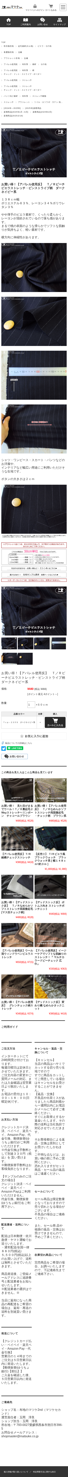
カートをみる (50, 10)
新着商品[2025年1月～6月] (16, 112)
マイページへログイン (35, 10)
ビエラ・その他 (44, 46)
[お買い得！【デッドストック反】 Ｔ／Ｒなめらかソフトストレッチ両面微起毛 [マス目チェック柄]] (17, 887)
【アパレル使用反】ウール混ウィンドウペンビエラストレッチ (17, 954)
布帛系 (25, 64)
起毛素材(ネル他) (25, 46)
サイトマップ (59, 24)
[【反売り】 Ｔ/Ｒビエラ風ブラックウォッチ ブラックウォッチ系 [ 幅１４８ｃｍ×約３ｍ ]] (50, 839)
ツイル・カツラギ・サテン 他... (48, 102)
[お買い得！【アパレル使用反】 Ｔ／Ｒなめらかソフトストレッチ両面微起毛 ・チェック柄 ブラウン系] (50, 790)
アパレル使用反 (11, 64)
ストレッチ (27, 80)
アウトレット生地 (12, 58)
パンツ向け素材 (11, 96)
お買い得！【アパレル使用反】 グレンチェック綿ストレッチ (17, 1005)
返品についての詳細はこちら (18, 743)
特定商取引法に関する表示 (44, 1472)
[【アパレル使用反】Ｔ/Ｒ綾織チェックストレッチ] (17, 839)
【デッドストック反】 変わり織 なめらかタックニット (49, 1005)
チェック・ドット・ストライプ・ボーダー (22, 74)
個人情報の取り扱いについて (16, 1472)
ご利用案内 (25, 24)
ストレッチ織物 (39, 96)
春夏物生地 (9, 52)
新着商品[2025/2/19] (13, 116)
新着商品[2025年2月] (42, 112)
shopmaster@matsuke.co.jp (20, 1436)
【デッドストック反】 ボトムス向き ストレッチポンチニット (49, 905)
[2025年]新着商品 (33, 108)
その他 (43, 64)
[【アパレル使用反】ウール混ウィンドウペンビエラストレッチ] (17, 935)
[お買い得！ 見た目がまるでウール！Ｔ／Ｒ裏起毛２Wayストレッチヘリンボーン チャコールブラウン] (17, 790)
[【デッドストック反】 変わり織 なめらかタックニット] (50, 987)
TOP (8, 24)
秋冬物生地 (9, 46)
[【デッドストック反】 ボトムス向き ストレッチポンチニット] (50, 887)
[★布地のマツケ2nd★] (12, 7)
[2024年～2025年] (12, 108)
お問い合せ (42, 24)
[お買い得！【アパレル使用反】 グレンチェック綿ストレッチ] (17, 987)
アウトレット (24, 102)
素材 (34, 64)
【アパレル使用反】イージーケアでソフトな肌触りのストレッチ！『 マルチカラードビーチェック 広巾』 (50, 957)
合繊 (20, 52)
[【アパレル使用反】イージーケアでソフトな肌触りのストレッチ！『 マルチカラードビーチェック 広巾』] (50, 935)
